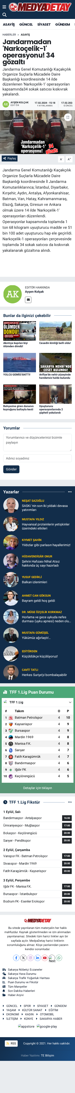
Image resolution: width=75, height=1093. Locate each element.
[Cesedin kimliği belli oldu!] (55, 331)
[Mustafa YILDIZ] (11, 524)
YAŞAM (11, 1010)
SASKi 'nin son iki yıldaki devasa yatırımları (45, 508)
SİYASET (44, 24)
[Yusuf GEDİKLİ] (11, 579)
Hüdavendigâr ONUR (37, 556)
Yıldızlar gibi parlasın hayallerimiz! (46, 545)
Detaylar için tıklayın (37, 788)
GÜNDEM (62, 24)
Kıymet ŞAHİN (32, 540)
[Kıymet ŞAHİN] (11, 542)
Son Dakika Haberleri (21, 991)
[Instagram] (30, 958)
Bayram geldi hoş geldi (38, 601)
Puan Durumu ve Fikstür (23, 982)
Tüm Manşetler (17, 986)
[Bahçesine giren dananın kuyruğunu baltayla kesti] (19, 394)
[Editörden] (11, 654)
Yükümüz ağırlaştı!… (36, 638)
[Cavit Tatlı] (11, 672)
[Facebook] (16, 958)
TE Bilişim (47, 1055)
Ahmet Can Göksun (36, 595)
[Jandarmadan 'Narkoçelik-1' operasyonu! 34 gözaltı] (37, 132)
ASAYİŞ (9, 24)
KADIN (29, 1014)
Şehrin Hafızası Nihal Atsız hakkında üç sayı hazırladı (41, 563)
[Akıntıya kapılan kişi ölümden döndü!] (19, 331)
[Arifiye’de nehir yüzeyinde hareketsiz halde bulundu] (55, 362)
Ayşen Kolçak (34, 291)
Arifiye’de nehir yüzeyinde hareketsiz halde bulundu (55, 376)
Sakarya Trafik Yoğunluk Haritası (29, 978)
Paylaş (12, 158)
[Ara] (4, 15)
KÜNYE (28, 1019)
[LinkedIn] (37, 958)
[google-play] (47, 1027)
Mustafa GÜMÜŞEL (35, 632)
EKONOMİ (12, 1014)
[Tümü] (70, 492)
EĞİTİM (53, 1010)
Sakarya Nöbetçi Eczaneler (25, 969)
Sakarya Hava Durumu (22, 974)
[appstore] (26, 1027)
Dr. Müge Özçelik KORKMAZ (42, 612)
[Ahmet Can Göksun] (11, 598)
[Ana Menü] (4, 7)
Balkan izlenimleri (34, 582)
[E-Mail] (28, 300)
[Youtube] (45, 958)
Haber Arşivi (16, 995)
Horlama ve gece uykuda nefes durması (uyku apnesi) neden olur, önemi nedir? (46, 619)
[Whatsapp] (59, 958)
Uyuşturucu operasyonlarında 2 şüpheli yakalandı (51, 409)
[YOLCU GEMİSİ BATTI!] (19, 362)
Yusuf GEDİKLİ (32, 577)
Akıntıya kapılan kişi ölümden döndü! (15, 344)
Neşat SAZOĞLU (33, 501)
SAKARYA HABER (51, 1019)
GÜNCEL (26, 24)
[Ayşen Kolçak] (12, 294)
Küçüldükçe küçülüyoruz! (40, 656)
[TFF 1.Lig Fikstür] (70, 802)
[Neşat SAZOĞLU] (11, 505)
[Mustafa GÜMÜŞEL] (11, 635)
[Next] (52, 958)
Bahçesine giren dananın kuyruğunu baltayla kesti (18, 408)
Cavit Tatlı (30, 670)
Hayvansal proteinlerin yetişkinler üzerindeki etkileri (46, 526)
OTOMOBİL (47, 1014)
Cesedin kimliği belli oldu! (55, 343)
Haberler (9, 34)
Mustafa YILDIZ (33, 519)
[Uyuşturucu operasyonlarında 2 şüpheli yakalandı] (55, 394)
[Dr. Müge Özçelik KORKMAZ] (11, 616)
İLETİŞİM (12, 1019)
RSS (13, 1043)
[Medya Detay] (39, 7)
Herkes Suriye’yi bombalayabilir (44, 675)
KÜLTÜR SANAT (32, 1010)
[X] (23, 958)
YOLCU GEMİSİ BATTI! (16, 374)
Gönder (11, 469)
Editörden (29, 651)
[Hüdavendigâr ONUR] (11, 561)
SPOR (27, 1006)
